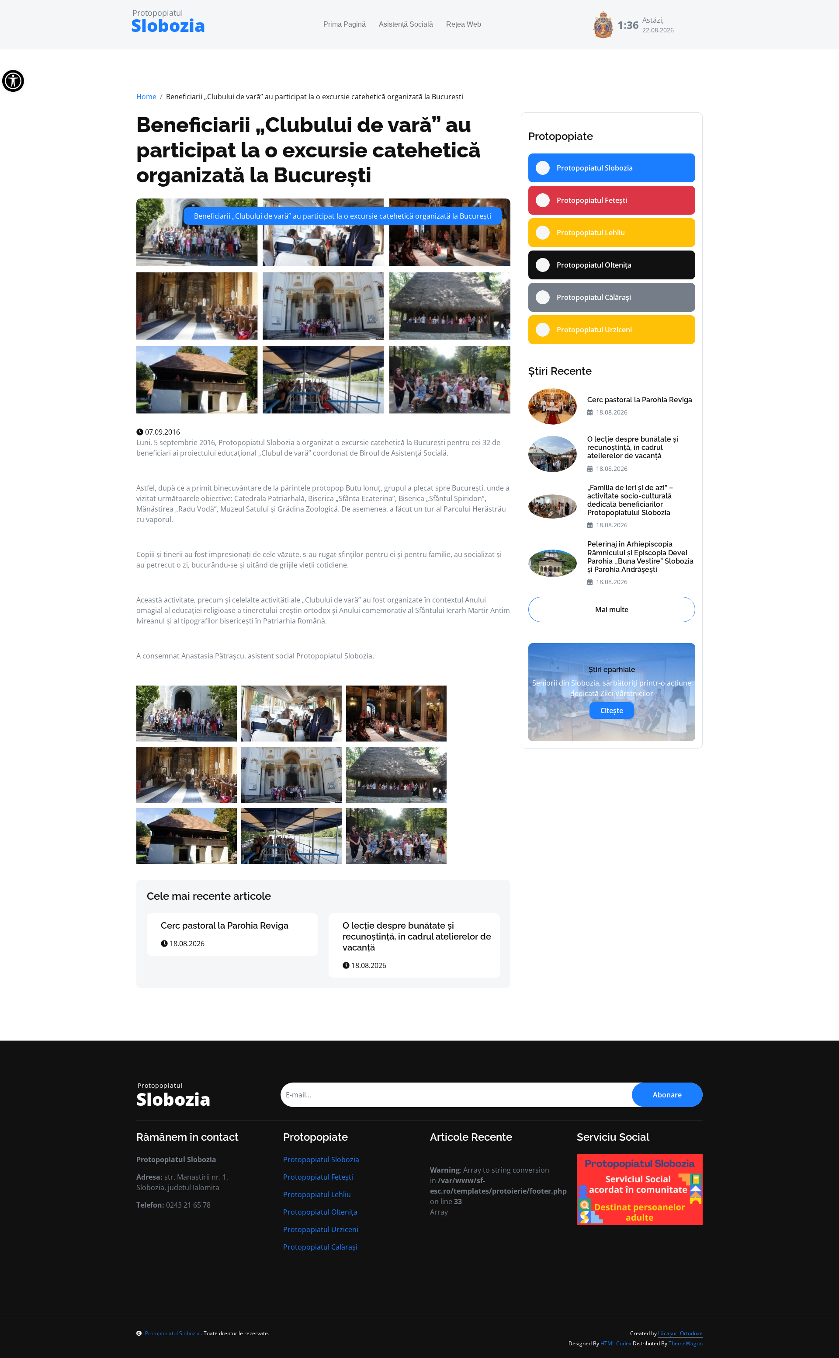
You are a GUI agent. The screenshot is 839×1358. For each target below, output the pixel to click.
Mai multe (611, 609)
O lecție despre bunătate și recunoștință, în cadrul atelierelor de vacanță (417, 936)
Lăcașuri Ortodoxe (680, 1333)
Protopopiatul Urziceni (320, 1229)
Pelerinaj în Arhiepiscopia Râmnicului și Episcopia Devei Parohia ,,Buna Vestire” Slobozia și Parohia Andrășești (640, 557)
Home (146, 96)
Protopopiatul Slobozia (321, 1159)
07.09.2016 (161, 432)
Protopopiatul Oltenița (320, 1212)
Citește (611, 710)
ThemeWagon (686, 1343)
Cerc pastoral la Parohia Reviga (224, 925)
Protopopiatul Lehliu (317, 1194)
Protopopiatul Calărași (320, 1247)
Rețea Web (463, 24)
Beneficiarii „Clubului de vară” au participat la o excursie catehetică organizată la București (308, 149)
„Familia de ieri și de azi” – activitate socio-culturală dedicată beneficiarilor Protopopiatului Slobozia (630, 500)
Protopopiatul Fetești (318, 1177)
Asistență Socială (406, 24)
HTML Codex (615, 1343)
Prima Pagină (344, 24)
